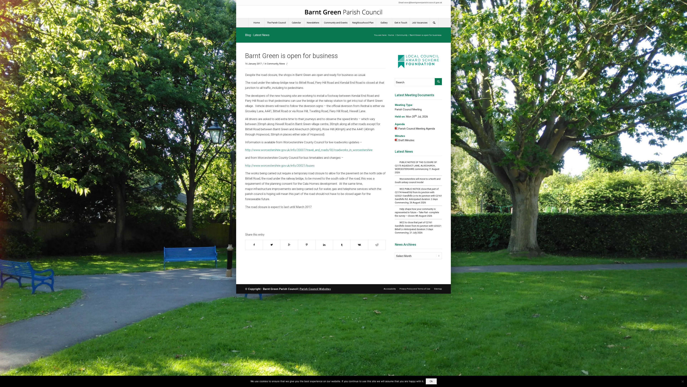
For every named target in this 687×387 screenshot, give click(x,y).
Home (391, 35)
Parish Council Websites (315, 289)
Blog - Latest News (257, 35)
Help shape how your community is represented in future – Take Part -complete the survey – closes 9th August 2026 (417, 212)
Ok (431, 381)
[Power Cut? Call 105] (3, 193)
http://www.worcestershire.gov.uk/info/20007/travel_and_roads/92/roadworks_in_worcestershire (308, 150)
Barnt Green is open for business (291, 56)
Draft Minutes (406, 140)
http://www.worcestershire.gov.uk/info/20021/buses (280, 165)
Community (401, 35)
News (282, 64)
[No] (682, 381)
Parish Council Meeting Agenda (416, 128)
